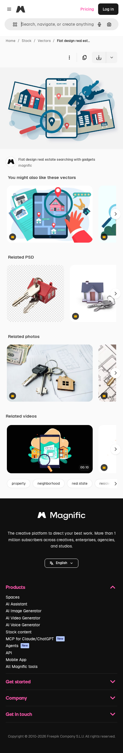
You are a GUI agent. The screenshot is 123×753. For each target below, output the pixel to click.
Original (37, 76)
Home (10, 41)
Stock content (18, 632)
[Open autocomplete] (13, 24)
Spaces (12, 597)
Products (15, 587)
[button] (61, 563)
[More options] (69, 57)
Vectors (44, 41)
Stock (26, 41)
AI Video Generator (23, 618)
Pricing (87, 9)
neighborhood (48, 483)
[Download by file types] (111, 57)
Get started (18, 681)
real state (80, 483)
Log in (108, 9)
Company (16, 698)
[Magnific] (61, 516)
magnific (25, 165)
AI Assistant (16, 604)
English (61, 563)
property (18, 483)
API (9, 652)
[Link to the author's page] (11, 163)
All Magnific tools (21, 666)
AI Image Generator (23, 610)
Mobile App (16, 659)
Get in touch (19, 714)
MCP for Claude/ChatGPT (35, 638)
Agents (17, 645)
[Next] (115, 214)
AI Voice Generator (23, 624)
